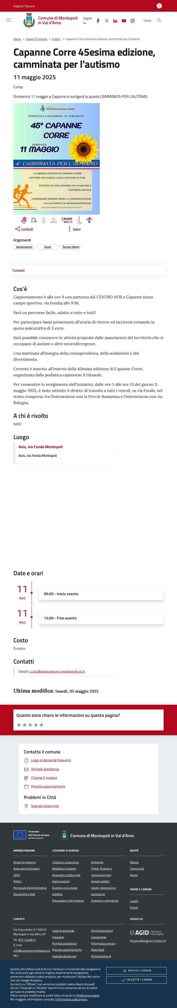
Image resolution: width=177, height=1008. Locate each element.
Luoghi (134, 901)
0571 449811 (27, 939)
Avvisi (133, 875)
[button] (24, 6)
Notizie (134, 862)
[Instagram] (130, 20)
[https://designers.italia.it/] (147, 932)
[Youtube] (122, 20)
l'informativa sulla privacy (71, 999)
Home (17, 39)
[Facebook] (96, 20)
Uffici (16, 875)
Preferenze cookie (88, 995)
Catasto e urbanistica (65, 862)
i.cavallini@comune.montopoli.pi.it (57, 671)
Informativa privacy (103, 943)
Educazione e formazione (68, 900)
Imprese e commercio (104, 900)
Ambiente (97, 862)
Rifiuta (140, 970)
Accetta (139, 979)
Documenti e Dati (24, 894)
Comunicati (137, 868)
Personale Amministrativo (30, 887)
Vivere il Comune (36, 39)
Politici (17, 881)
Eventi (56, 39)
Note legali (97, 949)
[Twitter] (105, 20)
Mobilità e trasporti (64, 868)
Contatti (19, 270)
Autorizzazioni (61, 881)
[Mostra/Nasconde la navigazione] (8, 20)
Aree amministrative (26, 868)
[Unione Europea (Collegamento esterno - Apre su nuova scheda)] (32, 836)
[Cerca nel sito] (159, 20)
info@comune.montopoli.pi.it (31, 950)
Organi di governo (24, 862)
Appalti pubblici (100, 881)
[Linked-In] (113, 20)
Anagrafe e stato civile (66, 875)
